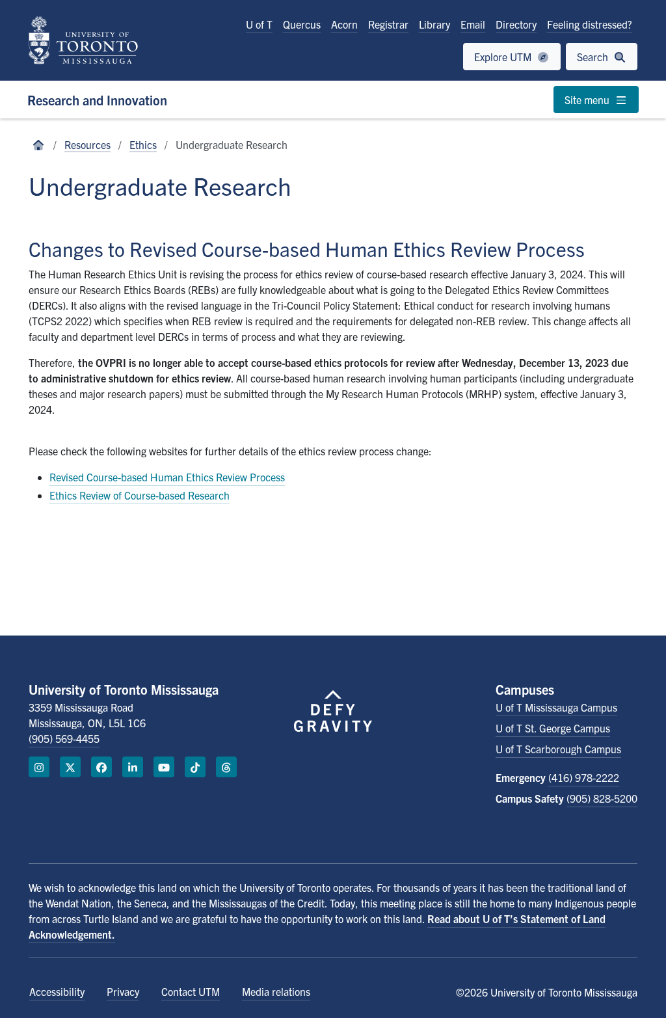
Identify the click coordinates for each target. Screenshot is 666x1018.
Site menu (588, 99)
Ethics (143, 144)
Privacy (123, 991)
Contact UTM (190, 991)
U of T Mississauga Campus (556, 707)
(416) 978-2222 (583, 777)
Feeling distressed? (589, 24)
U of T (259, 24)
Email (472, 24)
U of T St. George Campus (553, 727)
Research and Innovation (97, 100)
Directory (516, 24)
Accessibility (57, 991)
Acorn (344, 24)
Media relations (276, 991)
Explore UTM (504, 56)
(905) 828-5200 (601, 798)
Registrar (388, 24)
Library (434, 24)
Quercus (302, 24)
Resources (87, 144)
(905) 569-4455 (64, 738)
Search (594, 56)
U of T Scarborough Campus (558, 748)
